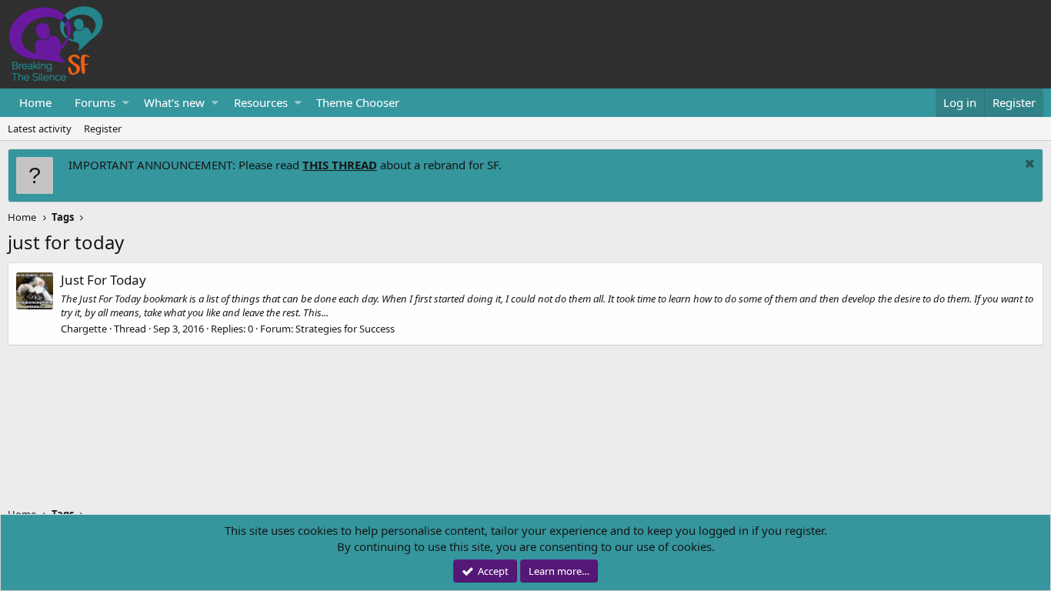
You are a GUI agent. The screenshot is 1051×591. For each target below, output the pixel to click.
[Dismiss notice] (1028, 165)
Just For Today (103, 280)
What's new (174, 102)
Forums (95, 102)
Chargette (84, 329)
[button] (125, 102)
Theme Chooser (357, 102)
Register (103, 128)
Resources (261, 102)
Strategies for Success (345, 329)
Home (35, 102)
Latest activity (40, 128)
